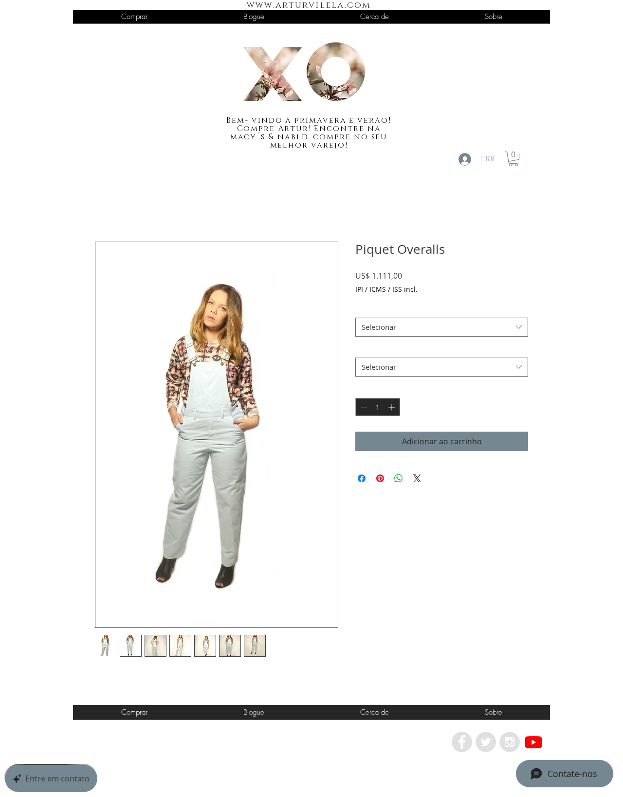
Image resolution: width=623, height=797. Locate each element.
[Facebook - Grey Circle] (462, 742)
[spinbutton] (377, 407)
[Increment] (392, 407)
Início (104, 206)
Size (364, 308)
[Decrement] (363, 407)
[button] (513, 159)
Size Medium (379, 349)
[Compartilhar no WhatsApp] (398, 478)
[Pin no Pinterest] (380, 478)
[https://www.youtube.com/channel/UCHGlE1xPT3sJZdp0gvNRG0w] (533, 742)
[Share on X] (417, 478)
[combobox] (441, 327)
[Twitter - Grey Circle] (486, 742)
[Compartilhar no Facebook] (361, 478)
